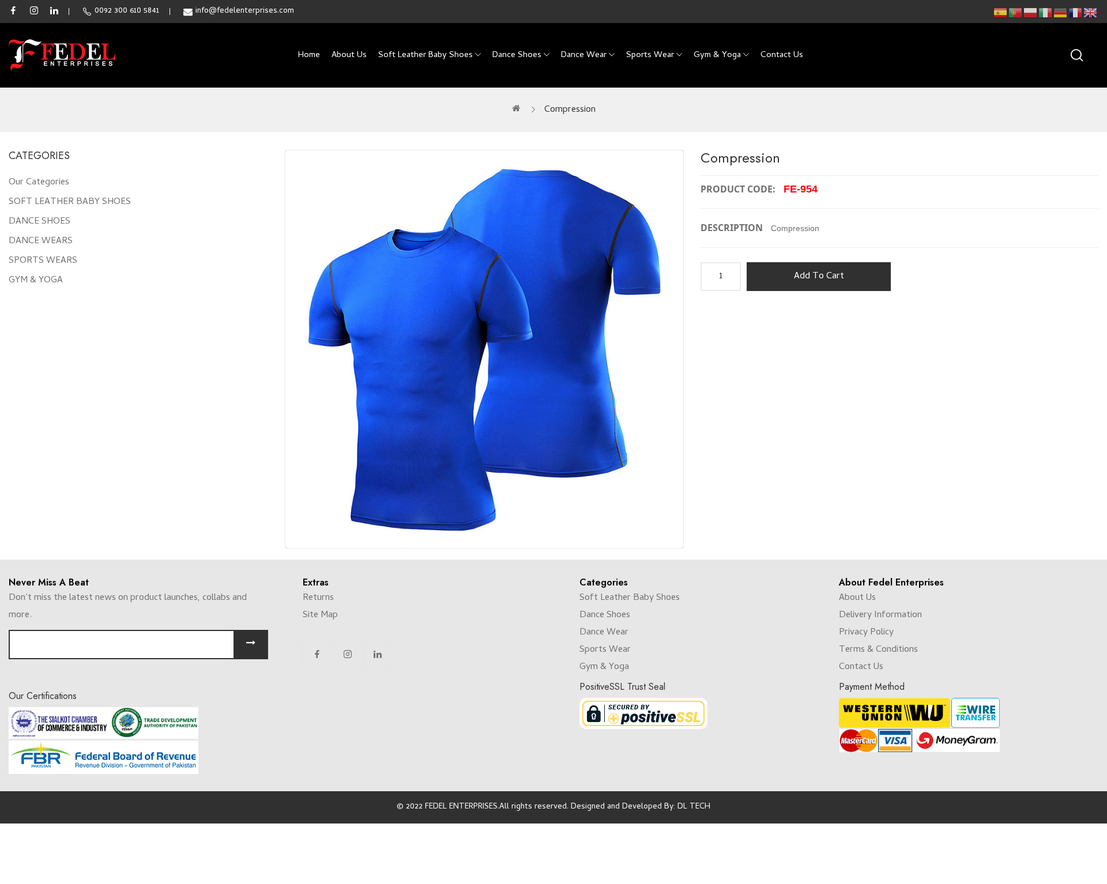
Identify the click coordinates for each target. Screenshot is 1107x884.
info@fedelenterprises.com (244, 11)
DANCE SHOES (39, 221)
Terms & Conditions (878, 650)
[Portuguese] (1015, 13)
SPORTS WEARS (43, 261)
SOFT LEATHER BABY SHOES (70, 202)
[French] (1075, 13)
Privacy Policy (866, 632)
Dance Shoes (604, 615)
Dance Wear (603, 632)
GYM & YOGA (36, 280)
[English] (1090, 13)
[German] (1060, 13)
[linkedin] (54, 11)
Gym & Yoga (604, 667)
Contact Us (861, 667)
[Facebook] (317, 655)
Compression (570, 110)
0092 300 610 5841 (127, 11)
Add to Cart (819, 276)
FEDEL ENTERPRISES (461, 807)
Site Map (320, 615)
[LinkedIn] (378, 655)
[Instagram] (347, 655)
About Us (857, 598)
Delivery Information (880, 615)
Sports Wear (605, 650)
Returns (318, 598)
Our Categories (39, 182)
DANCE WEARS (41, 241)
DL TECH (693, 807)
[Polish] (1030, 13)
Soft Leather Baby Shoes (629, 598)
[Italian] (1045, 13)
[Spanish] (1000, 13)
